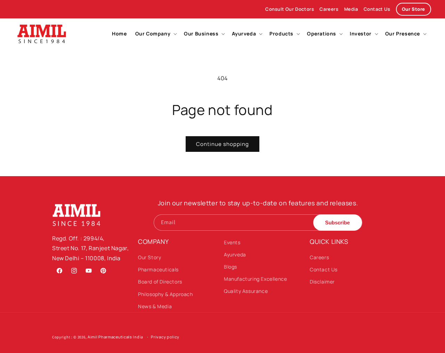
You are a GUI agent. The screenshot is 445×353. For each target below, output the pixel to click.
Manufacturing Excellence (255, 279)
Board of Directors (160, 281)
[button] (155, 33)
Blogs (230, 266)
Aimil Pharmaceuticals (110, 336)
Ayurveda (235, 254)
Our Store (413, 9)
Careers (328, 9)
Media (351, 9)
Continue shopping (222, 144)
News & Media (155, 306)
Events (232, 242)
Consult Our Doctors (289, 9)
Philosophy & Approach (165, 294)
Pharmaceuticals (158, 269)
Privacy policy (165, 336)
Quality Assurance (246, 291)
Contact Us (377, 9)
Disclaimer (322, 281)
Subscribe (337, 222)
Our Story (149, 257)
